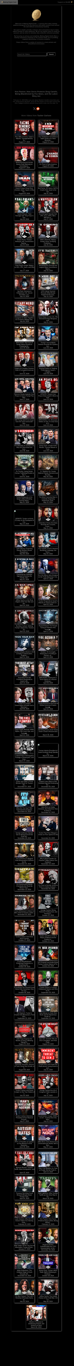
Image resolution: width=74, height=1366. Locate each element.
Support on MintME (64, 2)
